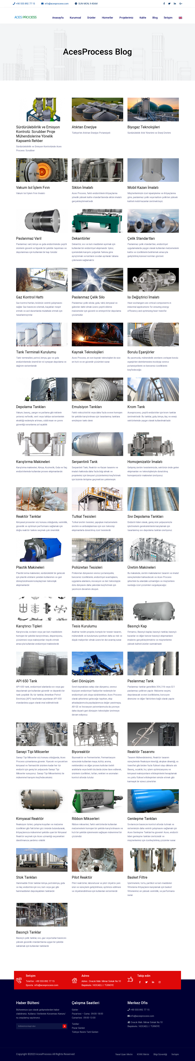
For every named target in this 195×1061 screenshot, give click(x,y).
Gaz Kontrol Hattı (29, 297)
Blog (155, 17)
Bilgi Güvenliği (160, 1054)
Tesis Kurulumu (84, 626)
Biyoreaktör (81, 752)
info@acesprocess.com (57, 3)
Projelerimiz (126, 17)
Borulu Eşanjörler (140, 352)
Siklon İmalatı (82, 188)
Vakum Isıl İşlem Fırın (33, 188)
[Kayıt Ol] (64, 1026)
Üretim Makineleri (141, 567)
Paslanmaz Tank (140, 681)
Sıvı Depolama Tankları (145, 516)
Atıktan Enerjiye (84, 127)
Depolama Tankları (31, 407)
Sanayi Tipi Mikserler (32, 752)
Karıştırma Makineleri (33, 462)
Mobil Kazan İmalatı (142, 188)
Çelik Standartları (141, 238)
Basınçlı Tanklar (28, 932)
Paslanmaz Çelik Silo (88, 297)
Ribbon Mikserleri (85, 819)
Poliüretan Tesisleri (87, 567)
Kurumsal (75, 17)
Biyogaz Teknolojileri (143, 127)
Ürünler (91, 17)
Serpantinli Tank (85, 462)
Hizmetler (107, 17)
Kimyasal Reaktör (30, 819)
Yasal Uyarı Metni (123, 1054)
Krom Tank (136, 407)
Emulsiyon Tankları (87, 407)
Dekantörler (81, 238)
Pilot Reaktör (82, 877)
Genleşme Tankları (142, 819)
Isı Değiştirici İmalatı (143, 297)
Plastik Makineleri (30, 567)
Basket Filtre (137, 877)
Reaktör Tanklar (28, 516)
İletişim (168, 17)
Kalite (143, 17)
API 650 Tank (26, 681)
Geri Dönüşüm (83, 681)
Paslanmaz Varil (28, 238)
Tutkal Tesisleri (84, 516)
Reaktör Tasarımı (140, 752)
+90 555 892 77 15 (25, 3)
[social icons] (164, 3)
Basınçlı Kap (137, 626)
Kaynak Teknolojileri (87, 352)
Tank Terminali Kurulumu (36, 352)
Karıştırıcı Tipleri (29, 626)
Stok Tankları (26, 877)
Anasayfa (58, 17)
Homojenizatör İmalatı (144, 462)
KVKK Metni (143, 1054)
